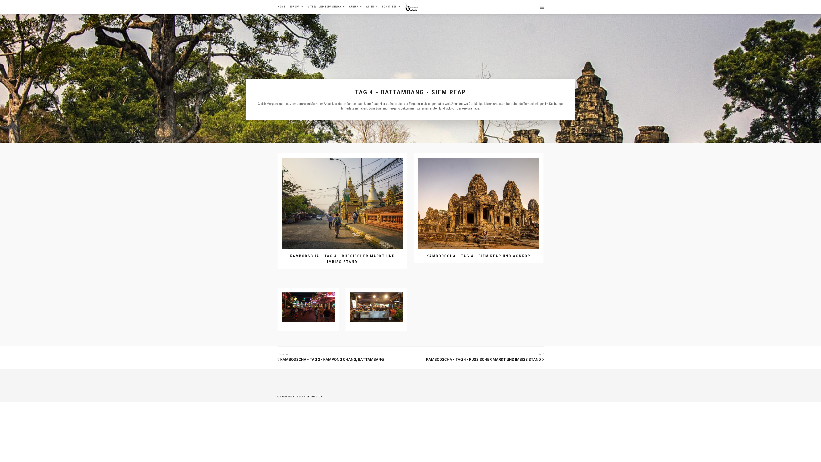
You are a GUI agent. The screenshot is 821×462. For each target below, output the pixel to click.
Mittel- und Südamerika (324, 6)
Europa (294, 6)
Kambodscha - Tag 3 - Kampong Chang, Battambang (332, 359)
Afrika (353, 6)
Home (281, 6)
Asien (370, 6)
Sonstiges (389, 6)
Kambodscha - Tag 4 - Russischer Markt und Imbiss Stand (483, 359)
